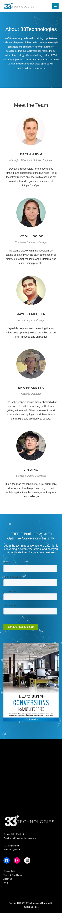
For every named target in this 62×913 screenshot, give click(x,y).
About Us (7, 879)
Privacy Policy (10, 871)
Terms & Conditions (12, 875)
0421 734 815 (17, 834)
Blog (5, 883)
